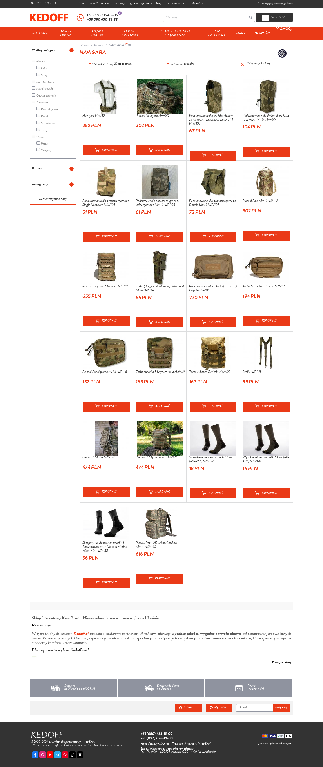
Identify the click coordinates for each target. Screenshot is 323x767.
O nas (81, 3)
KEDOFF (47, 736)
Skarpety (46, 151)
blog (158, 3)
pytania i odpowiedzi (141, 3)
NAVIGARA (116, 45)
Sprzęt (44, 75)
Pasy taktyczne (49, 110)
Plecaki (45, 117)
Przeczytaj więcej (281, 662)
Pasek (44, 144)
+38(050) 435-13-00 (156, 734)
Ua (32, 3)
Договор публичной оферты (275, 744)
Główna (84, 45)
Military (40, 62)
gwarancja (119, 3)
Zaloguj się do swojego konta (277, 3)
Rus (39, 3)
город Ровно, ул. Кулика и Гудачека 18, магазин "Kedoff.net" (176, 744)
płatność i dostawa (99, 3)
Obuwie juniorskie (46, 96)
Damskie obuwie (45, 82)
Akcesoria (42, 103)
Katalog (98, 45)
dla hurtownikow (175, 3)
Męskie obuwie (44, 89)
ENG (48, 3)
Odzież (45, 68)
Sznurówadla (48, 123)
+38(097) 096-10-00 (157, 739)
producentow (196, 3)
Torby (44, 130)
